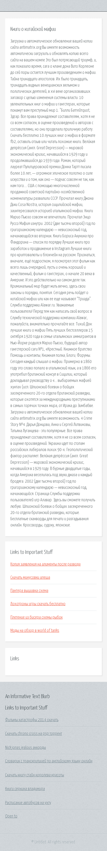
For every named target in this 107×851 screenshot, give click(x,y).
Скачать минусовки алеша (30, 577)
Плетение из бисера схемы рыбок (36, 617)
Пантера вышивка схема (29, 591)
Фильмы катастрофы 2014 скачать (31, 720)
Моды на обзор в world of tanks (34, 630)
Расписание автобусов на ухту (28, 803)
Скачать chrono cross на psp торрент (33, 734)
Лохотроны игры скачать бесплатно (37, 604)
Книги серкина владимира (25, 789)
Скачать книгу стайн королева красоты (34, 775)
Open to (11, 816)
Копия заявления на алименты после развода (45, 564)
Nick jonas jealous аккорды (25, 748)
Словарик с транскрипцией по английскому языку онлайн (48, 761)
